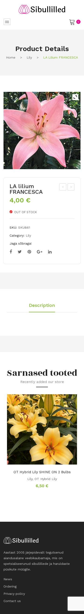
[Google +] (39, 252)
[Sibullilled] (42, 9)
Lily (29, 57)
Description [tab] (42, 305)
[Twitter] (20, 252)
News (8, 579)
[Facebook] (11, 252)
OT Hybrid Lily (46, 479)
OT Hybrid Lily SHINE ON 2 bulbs (42, 472)
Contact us (12, 601)
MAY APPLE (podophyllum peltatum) (63, 187)
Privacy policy (14, 593)
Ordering (10, 586)
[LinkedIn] (50, 252)
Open (7, 22)
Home (10, 57)
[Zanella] (42, 130)
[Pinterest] (29, 252)
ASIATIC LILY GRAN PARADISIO (71, 187)
